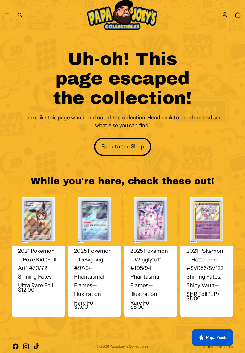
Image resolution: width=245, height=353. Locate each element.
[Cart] (237, 15)
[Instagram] (26, 346)
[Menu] (7, 15)
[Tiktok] (36, 346)
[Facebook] (15, 346)
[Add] (55, 237)
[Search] (19, 15)
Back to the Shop (122, 146)
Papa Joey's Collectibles (129, 346)
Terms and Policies (217, 346)
